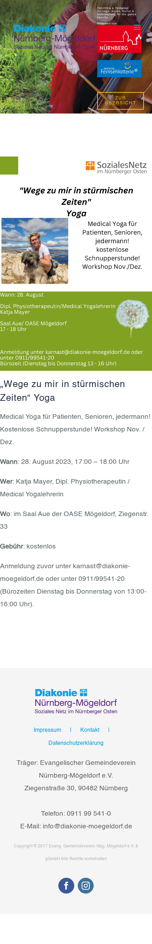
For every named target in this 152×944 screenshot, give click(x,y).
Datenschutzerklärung (76, 743)
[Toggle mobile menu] (137, 27)
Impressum (47, 730)
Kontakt (89, 730)
